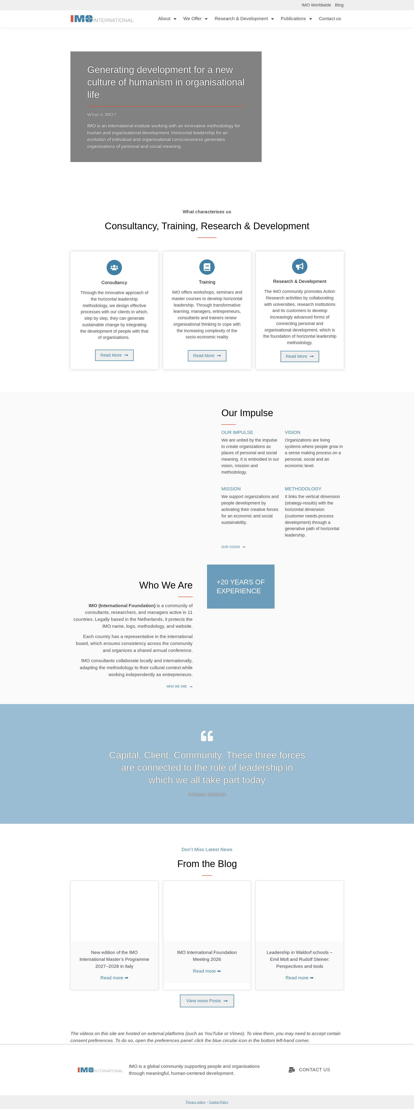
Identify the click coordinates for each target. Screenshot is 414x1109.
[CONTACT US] (292, 1070)
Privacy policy (196, 1102)
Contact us (330, 18)
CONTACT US (314, 1069)
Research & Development (241, 18)
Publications (293, 18)
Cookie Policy (218, 1102)
